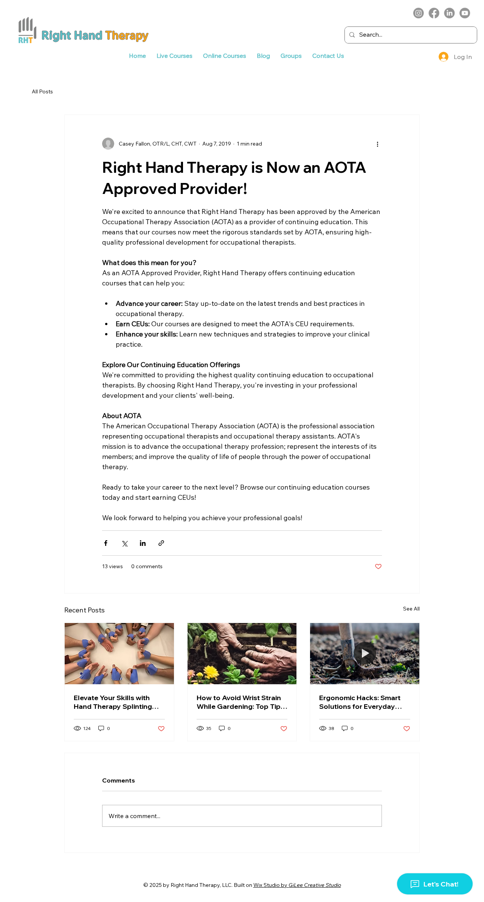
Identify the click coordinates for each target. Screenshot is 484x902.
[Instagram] (418, 13)
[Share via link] (161, 543)
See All (411, 608)
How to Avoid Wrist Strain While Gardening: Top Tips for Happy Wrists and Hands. (240, 702)
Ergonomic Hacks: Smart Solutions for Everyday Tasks (359, 702)
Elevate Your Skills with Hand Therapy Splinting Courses (113, 702)
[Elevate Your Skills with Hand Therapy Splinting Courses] (119, 653)
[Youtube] (464, 13)
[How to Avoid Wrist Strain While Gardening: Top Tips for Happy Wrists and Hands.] (242, 653)
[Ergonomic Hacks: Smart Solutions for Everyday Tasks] (364, 653)
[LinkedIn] (449, 13)
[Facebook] (434, 13)
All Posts (42, 91)
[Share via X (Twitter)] (124, 543)
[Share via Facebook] (105, 543)
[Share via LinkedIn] (142, 543)
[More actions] (377, 143)
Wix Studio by (297, 885)
